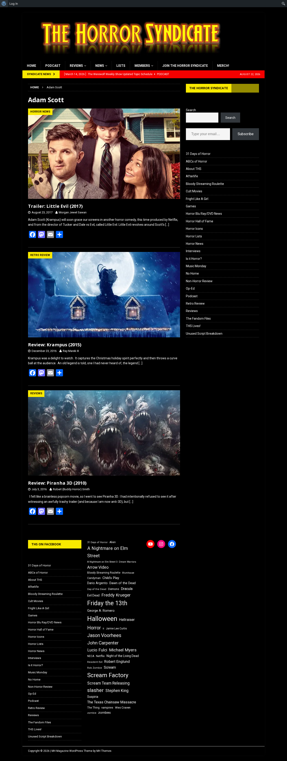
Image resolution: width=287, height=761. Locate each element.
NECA (90, 656)
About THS (193, 169)
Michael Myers (123, 650)
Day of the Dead (96, 589)
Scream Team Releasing (108, 683)
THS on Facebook (46, 544)
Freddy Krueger (116, 595)
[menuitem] (4, 3)
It (103, 628)
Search (191, 110)
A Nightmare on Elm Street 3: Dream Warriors (111, 561)
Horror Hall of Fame (199, 221)
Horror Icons (194, 228)
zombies (104, 712)
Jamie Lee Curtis (116, 628)
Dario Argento (97, 583)
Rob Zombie (94, 667)
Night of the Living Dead (123, 656)
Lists (120, 65)
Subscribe (246, 134)
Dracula (127, 589)
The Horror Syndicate (208, 88)
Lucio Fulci (97, 650)
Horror (94, 628)
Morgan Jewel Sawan (73, 212)
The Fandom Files (198, 318)
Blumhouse (128, 572)
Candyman (94, 578)
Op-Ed (190, 288)
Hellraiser (127, 620)
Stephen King (116, 690)
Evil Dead (93, 595)
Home (31, 65)
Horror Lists (194, 236)
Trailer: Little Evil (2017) (55, 206)
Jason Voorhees (104, 635)
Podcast (53, 65)
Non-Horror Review (199, 281)
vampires (107, 707)
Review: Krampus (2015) (54, 345)
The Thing (93, 707)
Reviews (76, 65)
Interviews (193, 251)
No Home (192, 273)
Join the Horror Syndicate (185, 65)
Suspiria (92, 696)
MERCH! (223, 65)
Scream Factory (107, 675)
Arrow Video (98, 567)
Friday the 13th (107, 603)
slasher (95, 690)
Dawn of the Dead (122, 583)
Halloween (102, 618)
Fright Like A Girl (197, 199)
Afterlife (192, 176)
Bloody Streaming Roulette (205, 184)
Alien (112, 542)
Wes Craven (122, 707)
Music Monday (196, 266)
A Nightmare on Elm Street (107, 552)
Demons (113, 589)
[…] (167, 224)
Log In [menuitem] (13, 3)
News (99, 65)
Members (142, 65)
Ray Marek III (71, 351)
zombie (91, 712)
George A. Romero (101, 611)
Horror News (194, 243)
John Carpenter (103, 643)
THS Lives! (193, 326)
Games (191, 206)
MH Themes (103, 750)
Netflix (100, 656)
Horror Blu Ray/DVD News (204, 213)
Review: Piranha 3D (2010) (57, 483)
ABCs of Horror (196, 161)
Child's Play (110, 578)
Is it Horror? (194, 258)
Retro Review (195, 303)
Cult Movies (194, 191)
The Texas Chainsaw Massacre (111, 702)
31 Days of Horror (198, 154)
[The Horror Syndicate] (128, 58)
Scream (110, 667)
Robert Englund (117, 661)
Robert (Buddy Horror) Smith (71, 489)
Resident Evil (94, 662)
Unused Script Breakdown (204, 333)
